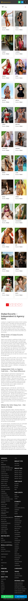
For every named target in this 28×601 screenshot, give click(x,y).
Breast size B (18, 472)
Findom (3, 491)
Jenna (17, 196)
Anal (2, 462)
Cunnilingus (4, 479)
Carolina (4, 148)
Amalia (17, 269)
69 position (4, 460)
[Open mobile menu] (25, 2)
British (17, 530)
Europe (17, 577)
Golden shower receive (5, 501)
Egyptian (17, 542)
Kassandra (18, 220)
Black (16, 487)
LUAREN (17, 52)
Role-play (4, 515)
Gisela (4, 269)
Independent (4, 554)
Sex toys (3, 519)
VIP (2, 559)
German (17, 548)
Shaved (3, 574)
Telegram (21, 596)
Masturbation (5, 508)
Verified (3, 557)
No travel (17, 574)
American (17, 518)
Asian (16, 505)
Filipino (17, 544)
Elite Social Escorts (20, 588)
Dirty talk (4, 483)
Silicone (17, 465)
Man (2, 538)
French (17, 546)
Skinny (3, 589)
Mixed (16, 513)
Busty (2, 583)
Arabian (17, 504)
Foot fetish (4, 495)
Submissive (4, 527)
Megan (4, 100)
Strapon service (5, 523)
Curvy (3, 585)
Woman (3, 540)
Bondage (3, 464)
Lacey (3, 124)
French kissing (5, 497)
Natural (17, 463)
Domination (4, 485)
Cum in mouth (5, 475)
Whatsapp (8, 596)
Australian (18, 522)
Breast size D (18, 476)
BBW (2, 581)
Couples (3, 471)
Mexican (17, 553)
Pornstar (4, 562)
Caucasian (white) (20, 507)
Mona (3, 196)
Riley (16, 293)
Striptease (4, 525)
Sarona (17, 148)
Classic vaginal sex (6, 469)
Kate (3, 245)
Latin (16, 511)
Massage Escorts (20, 587)
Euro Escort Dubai (20, 590)
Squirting (4, 521)
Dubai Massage (19, 583)
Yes (2, 565)
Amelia (17, 100)
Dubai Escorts (19, 585)
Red (16, 489)
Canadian (17, 534)
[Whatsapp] (19, 2)
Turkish (17, 563)
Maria (3, 172)
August (4, 220)
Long (16, 498)
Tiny (16, 458)
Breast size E (18, 478)
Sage (16, 76)
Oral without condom (5, 513)
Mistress (3, 510)
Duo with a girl (5, 487)
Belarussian (18, 526)
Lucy (3, 293)
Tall (2, 592)
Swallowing (4, 529)
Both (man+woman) (6, 542)
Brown (16, 485)
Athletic (3, 579)
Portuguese (18, 555)
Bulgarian (17, 532)
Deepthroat (4, 481)
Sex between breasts (7, 517)
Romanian (17, 557)
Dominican (17, 540)
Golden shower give (7, 499)
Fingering (4, 493)
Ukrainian (17, 565)
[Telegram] (22, 2)
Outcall (3, 549)
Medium (17, 496)
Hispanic (17, 509)
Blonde (17, 483)
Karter (4, 28)
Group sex (4, 504)
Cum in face (4, 473)
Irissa (17, 28)
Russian (17, 559)
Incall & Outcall (5, 551)
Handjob (3, 506)
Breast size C (18, 474)
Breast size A (18, 470)
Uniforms (3, 531)
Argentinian (18, 520)
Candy (4, 52)
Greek (16, 550)
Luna (16, 172)
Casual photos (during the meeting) (7, 467)
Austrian (17, 524)
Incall (3, 547)
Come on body (5, 477)
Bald (16, 494)
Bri (16, 245)
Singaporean (18, 561)
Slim (2, 590)
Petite (3, 587)
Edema (4, 76)
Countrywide (18, 575)
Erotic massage (5, 489)
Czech (16, 538)
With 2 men (4, 533)
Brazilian (17, 528)
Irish (16, 552)
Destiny (17, 124)
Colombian (18, 536)
